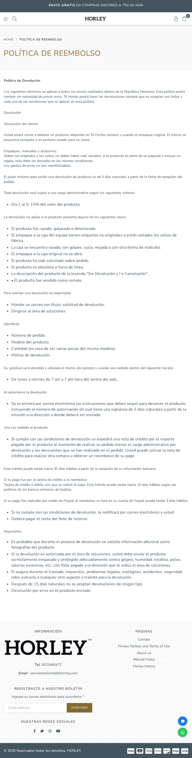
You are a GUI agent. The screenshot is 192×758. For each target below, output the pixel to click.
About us (144, 653)
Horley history (144, 666)
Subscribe (79, 708)
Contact (144, 639)
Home (9, 39)
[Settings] (176, 18)
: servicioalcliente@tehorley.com (53, 673)
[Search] (14, 18)
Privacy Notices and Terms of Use (144, 646)
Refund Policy (144, 659)
